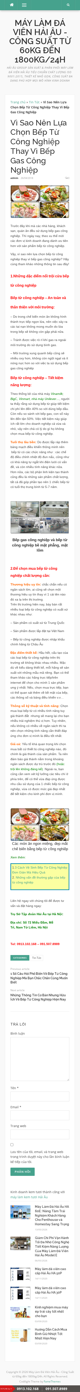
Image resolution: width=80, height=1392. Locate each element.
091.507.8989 (56, 1388)
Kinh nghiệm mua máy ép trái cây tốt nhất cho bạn (51, 1312)
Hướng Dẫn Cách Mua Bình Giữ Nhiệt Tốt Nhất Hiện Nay (51, 1334)
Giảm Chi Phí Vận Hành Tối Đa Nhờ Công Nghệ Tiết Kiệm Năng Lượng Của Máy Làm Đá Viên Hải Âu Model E (52, 1246)
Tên (14, 1088)
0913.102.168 (28, 1388)
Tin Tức (34, 102)
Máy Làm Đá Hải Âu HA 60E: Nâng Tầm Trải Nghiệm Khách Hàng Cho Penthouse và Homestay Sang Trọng (52, 1215)
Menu (22, 5)
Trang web (18, 1126)
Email (15, 1107)
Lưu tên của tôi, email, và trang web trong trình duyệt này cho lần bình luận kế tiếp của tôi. (39, 1157)
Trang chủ (18, 102)
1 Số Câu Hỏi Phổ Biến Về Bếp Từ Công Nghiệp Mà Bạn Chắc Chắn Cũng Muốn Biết (39, 978)
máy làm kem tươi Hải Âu (29, 1197)
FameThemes (52, 1381)
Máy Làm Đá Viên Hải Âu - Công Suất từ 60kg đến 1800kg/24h (40, 41)
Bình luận (17, 1033)
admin (14, 178)
